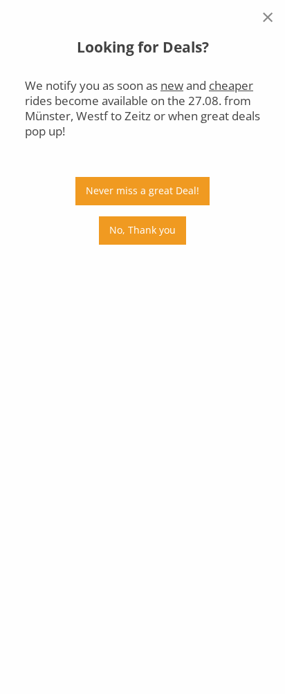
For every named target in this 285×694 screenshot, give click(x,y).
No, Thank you (142, 229)
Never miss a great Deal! (142, 190)
